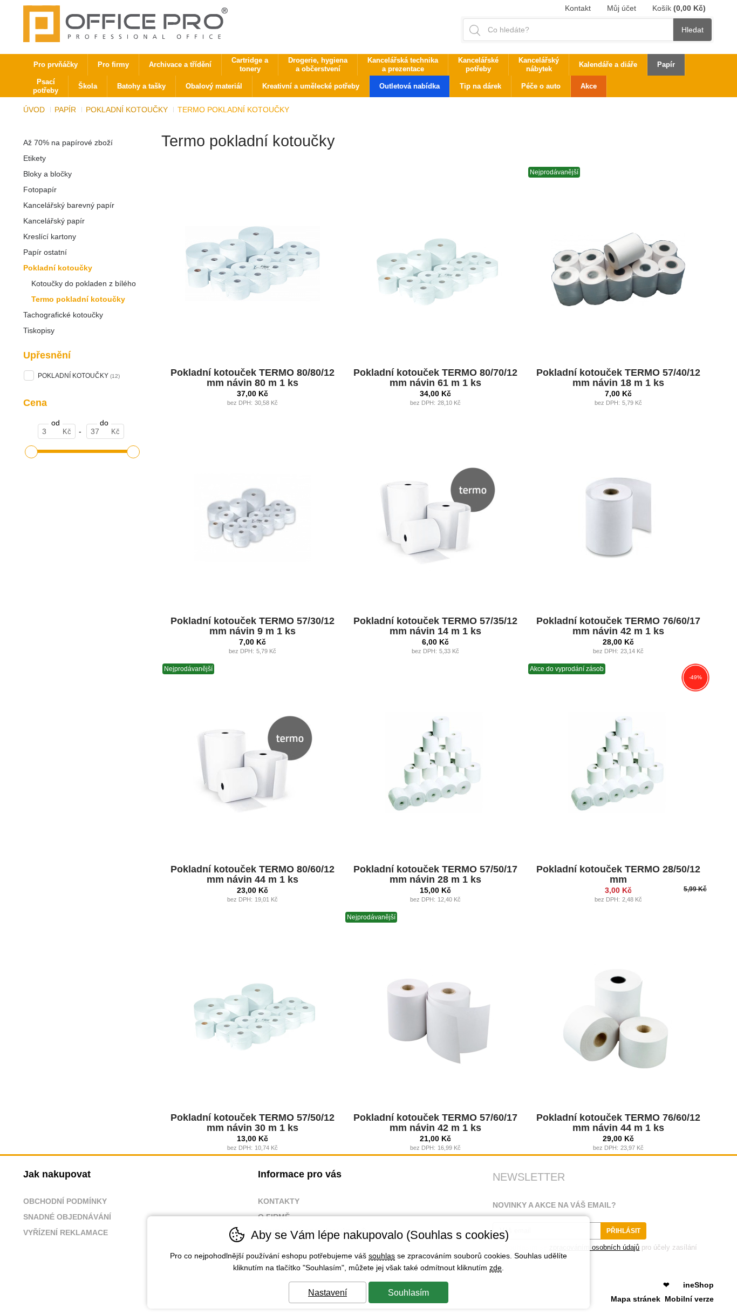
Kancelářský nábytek (538, 64)
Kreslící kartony (49, 236)
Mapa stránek (635, 1299)
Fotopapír (40, 189)
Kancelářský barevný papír (68, 205)
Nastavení (327, 1292)
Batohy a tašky (141, 86)
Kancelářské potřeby (478, 64)
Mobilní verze (689, 1299)
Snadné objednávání (67, 1217)
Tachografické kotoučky (63, 314)
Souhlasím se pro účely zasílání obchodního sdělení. (595, 1251)
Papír (65, 109)
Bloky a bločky (47, 174)
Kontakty (278, 1201)
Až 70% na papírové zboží (68, 142)
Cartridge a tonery (249, 64)
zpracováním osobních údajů (594, 1247)
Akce (589, 86)
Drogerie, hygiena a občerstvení (317, 64)
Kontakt (578, 8)
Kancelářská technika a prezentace (402, 64)
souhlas (381, 1255)
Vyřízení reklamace (65, 1232)
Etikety (34, 158)
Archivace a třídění (180, 64)
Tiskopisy (38, 330)
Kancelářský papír (54, 220)
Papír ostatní (45, 252)
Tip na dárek (480, 86)
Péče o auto (541, 86)
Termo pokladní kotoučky (78, 299)
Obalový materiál (214, 86)
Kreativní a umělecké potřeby (310, 86)
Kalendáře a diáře (608, 64)
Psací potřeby (45, 86)
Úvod (34, 109)
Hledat (692, 29)
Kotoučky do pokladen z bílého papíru (79, 285)
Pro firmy (113, 64)
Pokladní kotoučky (57, 267)
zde (495, 1267)
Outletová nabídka (409, 86)
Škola (87, 86)
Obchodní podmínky (65, 1201)
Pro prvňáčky (55, 64)
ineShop (698, 1285)
